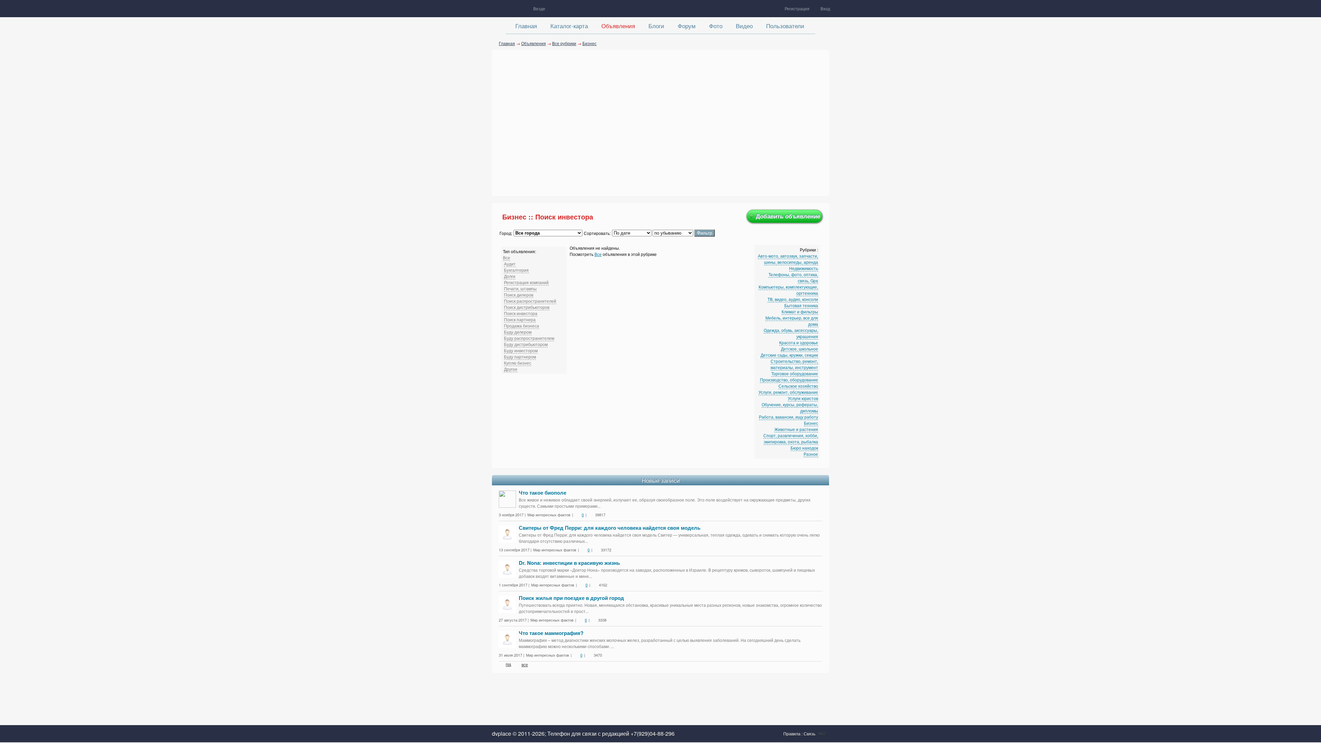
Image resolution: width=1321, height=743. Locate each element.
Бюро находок (804, 448)
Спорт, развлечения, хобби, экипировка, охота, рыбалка (790, 438)
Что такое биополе (542, 492)
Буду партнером (520, 356)
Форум (687, 25)
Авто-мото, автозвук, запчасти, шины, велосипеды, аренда (788, 259)
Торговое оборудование (794, 373)
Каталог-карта (569, 25)
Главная (526, 25)
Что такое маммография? (551, 633)
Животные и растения (796, 429)
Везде (539, 8)
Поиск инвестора (520, 313)
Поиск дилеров (518, 295)
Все (506, 257)
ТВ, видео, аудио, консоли (792, 299)
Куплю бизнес (517, 363)
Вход (825, 8)
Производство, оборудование (789, 380)
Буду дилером (517, 332)
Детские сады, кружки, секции (789, 355)
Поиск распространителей (530, 301)
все (525, 664)
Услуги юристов (803, 398)
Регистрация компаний (526, 282)
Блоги (656, 25)
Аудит (510, 264)
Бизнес (589, 43)
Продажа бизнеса (521, 326)
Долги (509, 276)
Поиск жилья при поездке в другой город (571, 598)
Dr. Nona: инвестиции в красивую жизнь (569, 563)
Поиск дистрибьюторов (526, 307)
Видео (744, 25)
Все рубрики (564, 43)
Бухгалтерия (516, 270)
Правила (792, 733)
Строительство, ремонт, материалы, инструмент (794, 364)
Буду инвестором (521, 350)
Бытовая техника (801, 305)
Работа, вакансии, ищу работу (788, 417)
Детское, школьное (799, 349)
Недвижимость (803, 268)
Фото (715, 25)
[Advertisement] (660, 122)
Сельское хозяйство (798, 386)
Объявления (618, 25)
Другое (510, 369)
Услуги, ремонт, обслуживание (788, 392)
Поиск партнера (520, 319)
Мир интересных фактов (548, 514)
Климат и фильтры (800, 311)
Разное (811, 454)
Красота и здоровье (798, 342)
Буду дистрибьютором (526, 344)
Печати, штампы (520, 288)
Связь (809, 733)
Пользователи (785, 25)
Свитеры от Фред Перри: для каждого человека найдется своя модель (609, 527)
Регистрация (797, 8)
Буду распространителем (529, 338)
